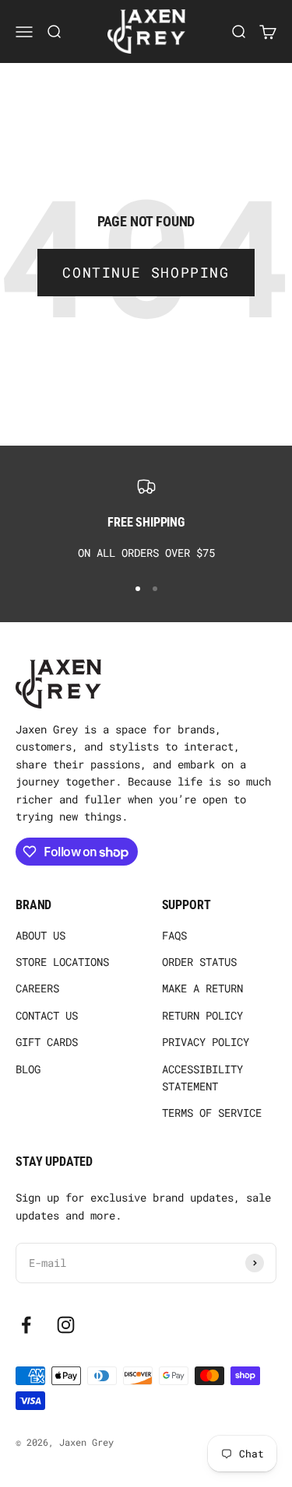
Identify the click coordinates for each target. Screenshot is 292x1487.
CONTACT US (47, 1015)
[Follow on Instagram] (65, 1324)
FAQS (174, 935)
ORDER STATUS (199, 961)
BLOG (28, 1069)
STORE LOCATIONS (62, 961)
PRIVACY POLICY (205, 1041)
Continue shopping (145, 272)
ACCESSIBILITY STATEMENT (202, 1077)
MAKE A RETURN (202, 988)
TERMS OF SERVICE (212, 1112)
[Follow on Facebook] (26, 1324)
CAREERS (37, 988)
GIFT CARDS (47, 1041)
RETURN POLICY (202, 1015)
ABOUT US (40, 935)
